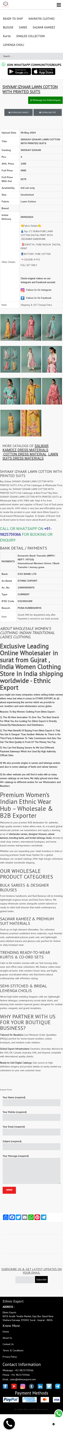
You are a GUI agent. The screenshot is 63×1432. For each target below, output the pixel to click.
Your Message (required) (16, 1155)
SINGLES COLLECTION (30, 36)
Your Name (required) (14, 1097)
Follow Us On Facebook (38, 297)
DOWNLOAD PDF (48, 112)
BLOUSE (8, 27)
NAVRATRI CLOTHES (42, 19)
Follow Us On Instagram (38, 289)
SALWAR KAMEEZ (44, 27)
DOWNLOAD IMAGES (19, 112)
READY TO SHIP (13, 19)
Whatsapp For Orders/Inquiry (46, 100)
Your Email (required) (14, 1126)
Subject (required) (12, 1141)
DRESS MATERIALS (33, 450)
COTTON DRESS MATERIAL (25, 454)
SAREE (23, 27)
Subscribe (41, 1279)
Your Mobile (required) (15, 1112)
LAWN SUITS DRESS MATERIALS (30, 456)
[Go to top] (54, 1424)
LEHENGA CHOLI (13, 45)
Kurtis (7, 36)
